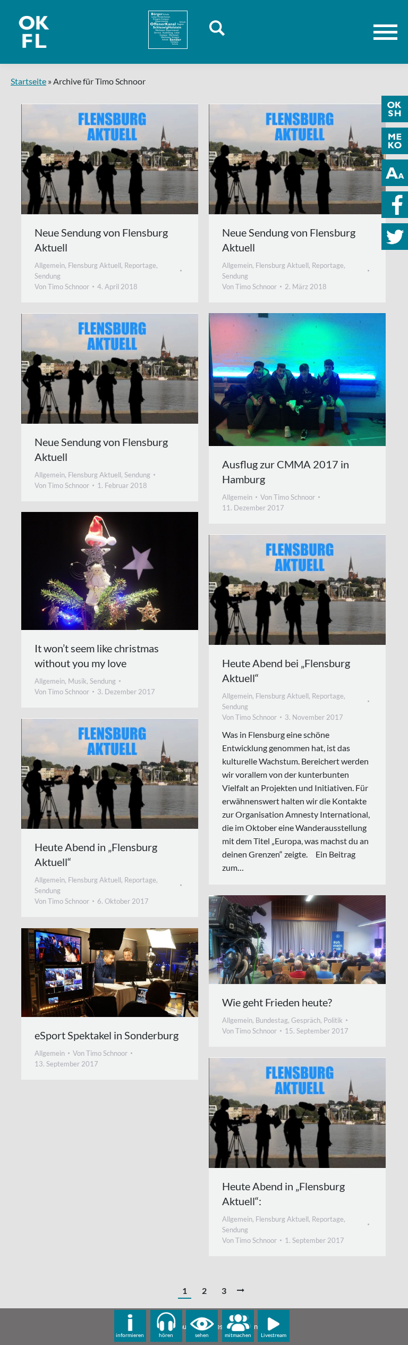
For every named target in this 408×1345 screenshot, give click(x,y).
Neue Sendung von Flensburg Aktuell (101, 240)
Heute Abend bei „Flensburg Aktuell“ (286, 670)
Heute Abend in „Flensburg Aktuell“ (96, 854)
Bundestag (272, 1020)
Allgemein (50, 265)
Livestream (273, 1335)
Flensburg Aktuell (94, 265)
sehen (202, 1335)
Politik (333, 1020)
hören (166, 1335)
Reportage (140, 265)
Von (62, 286)
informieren (130, 1335)
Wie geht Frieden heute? (277, 1002)
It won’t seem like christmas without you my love (97, 655)
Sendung (48, 276)
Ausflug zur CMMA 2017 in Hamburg (285, 471)
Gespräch (305, 1020)
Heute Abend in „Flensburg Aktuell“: (283, 1193)
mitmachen (238, 1335)
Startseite (28, 81)
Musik (77, 681)
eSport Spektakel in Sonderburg (106, 1035)
